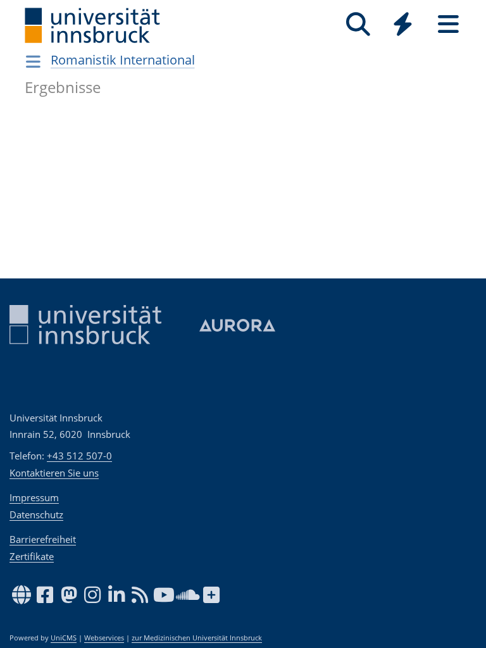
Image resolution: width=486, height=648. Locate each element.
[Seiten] (448, 24)
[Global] (403, 25)
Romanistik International (123, 59)
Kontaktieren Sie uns (54, 472)
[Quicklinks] (402, 24)
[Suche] (357, 24)
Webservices (104, 637)
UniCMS (64, 637)
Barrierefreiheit (42, 539)
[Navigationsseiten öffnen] (33, 61)
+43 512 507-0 (79, 455)
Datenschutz (36, 514)
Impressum (34, 497)
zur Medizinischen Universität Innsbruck (197, 637)
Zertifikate (31, 556)
